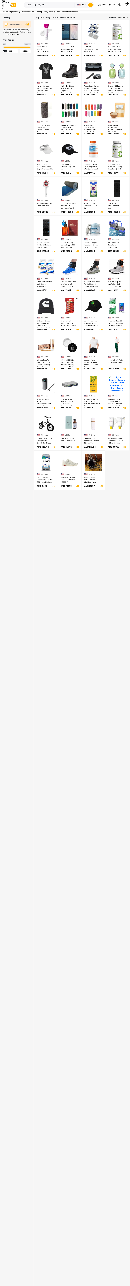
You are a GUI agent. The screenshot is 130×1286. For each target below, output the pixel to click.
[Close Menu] (3, 5)
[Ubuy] (12, 4)
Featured (122, 17)
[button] (102, 4)
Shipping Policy (14, 34)
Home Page (8, 11)
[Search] (90, 5)
